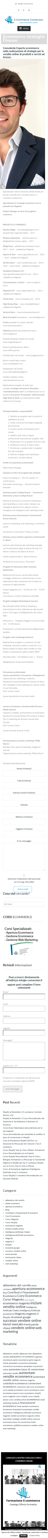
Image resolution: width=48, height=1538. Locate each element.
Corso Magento (12, 1219)
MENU (26, 29)
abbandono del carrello (14, 1200)
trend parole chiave (13, 1257)
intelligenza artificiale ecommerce (27, 1413)
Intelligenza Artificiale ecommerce (19, 1235)
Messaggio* (8, 1040)
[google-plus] (23, 10)
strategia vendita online (22, 1419)
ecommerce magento (14, 1226)
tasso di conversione (22, 1422)
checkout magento (27, 1380)
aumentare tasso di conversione (26, 1369)
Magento (9, 1238)
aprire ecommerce (20, 1360)
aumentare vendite (10, 1373)
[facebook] (18, 10)
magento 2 (9, 1242)
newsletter (7, 1419)
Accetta (23, 1535)
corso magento (9, 1396)
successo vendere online (15, 1251)
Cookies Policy (34, 1535)
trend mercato (11, 1254)
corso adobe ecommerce (13, 1390)
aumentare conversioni (18, 1363)
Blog (7, 1210)
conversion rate (23, 1387)
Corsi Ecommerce (12, 1216)
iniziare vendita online (14, 1229)
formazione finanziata (12, 1410)
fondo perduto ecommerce (28, 1406)
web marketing (11, 1264)
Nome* (6, 992)
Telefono (6, 1016)
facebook (16, 1403)
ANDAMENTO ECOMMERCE (22, 1357)
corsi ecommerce (37, 1387)
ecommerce (33, 1399)
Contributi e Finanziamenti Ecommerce (21, 1213)
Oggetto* (7, 1028)
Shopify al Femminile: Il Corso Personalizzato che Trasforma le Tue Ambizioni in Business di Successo (23, 1122)
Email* (5, 1004)
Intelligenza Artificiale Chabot (17, 1232)
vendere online (11, 1261)
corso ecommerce (31, 1390)
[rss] (29, 10)
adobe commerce (12, 1204)
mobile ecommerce (19, 1416)
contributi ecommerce (15, 1383)
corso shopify (22, 1396)
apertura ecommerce (13, 1207)
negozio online (33, 1416)
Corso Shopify (11, 1223)
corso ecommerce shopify (30, 1393)
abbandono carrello (11, 1354)
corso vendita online (17, 1400)
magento (6, 1416)
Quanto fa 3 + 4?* (10, 1066)
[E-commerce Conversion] (24, 19)
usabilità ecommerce (21, 1425)
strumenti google (12, 1248)
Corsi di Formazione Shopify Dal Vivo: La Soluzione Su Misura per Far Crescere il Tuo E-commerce (22, 1144)
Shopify (8, 1245)
